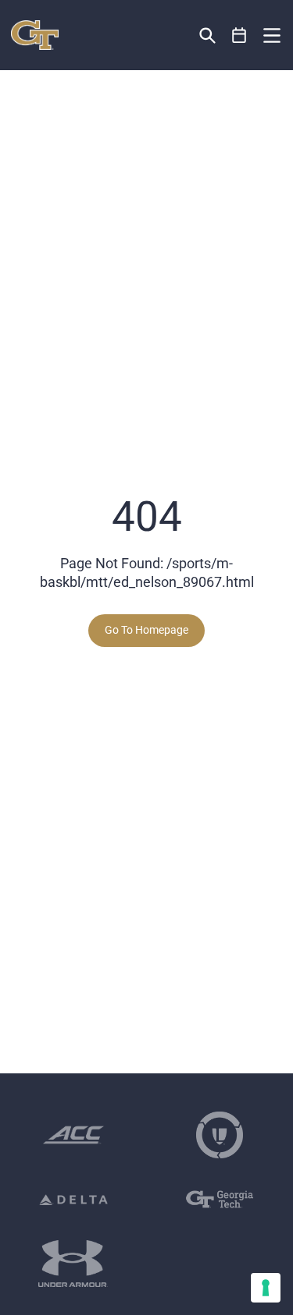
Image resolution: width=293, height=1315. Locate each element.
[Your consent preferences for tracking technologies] (265, 1288)
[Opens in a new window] (73, 1135)
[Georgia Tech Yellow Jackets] (35, 35)
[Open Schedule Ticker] (239, 35)
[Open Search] (207, 35)
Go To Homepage (146, 630)
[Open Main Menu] (272, 36)
